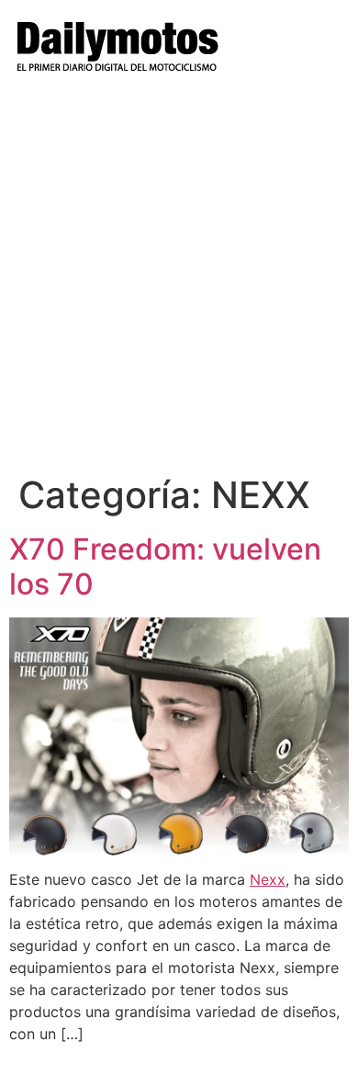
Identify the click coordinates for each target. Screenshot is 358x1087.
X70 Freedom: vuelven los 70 (165, 566)
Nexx (267, 879)
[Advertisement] (179, 285)
